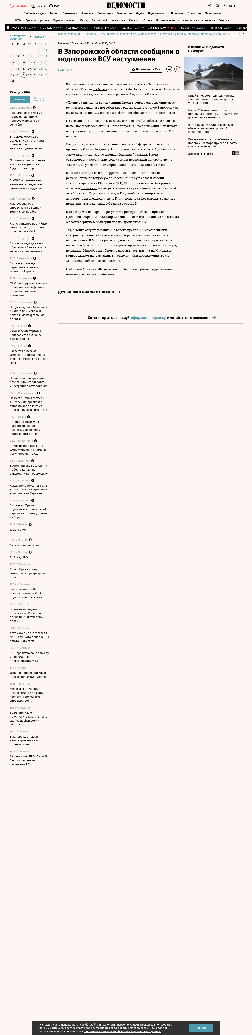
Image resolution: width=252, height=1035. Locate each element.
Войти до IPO (19, 557)
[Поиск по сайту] (218, 6)
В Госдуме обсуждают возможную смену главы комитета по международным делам (27, 142)
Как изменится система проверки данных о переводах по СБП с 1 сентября (26, 118)
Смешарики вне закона (26, 545)
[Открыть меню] (241, 6)
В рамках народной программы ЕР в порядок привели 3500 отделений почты (27, 615)
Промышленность (167, 20)
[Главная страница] (126, 5)
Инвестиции (105, 13)
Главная (63, 43)
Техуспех (225, 20)
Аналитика (118, 20)
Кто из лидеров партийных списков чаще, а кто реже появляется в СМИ (28, 227)
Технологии (124, 13)
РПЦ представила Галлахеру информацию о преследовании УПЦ (29, 657)
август (39, 37)
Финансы (87, 13)
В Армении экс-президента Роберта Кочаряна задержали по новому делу (29, 469)
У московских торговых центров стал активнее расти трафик (26, 335)
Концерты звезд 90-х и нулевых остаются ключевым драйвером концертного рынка (25, 427)
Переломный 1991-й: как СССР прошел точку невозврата (120, 34)
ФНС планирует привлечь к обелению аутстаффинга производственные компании (29, 289)
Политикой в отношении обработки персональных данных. (122, 1031)
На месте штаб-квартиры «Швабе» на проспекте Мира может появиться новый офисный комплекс (28, 404)
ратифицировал (148, 193)
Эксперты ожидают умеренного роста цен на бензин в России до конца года (28, 357)
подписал (132, 198)
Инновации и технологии (199, 20)
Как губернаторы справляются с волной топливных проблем (25, 207)
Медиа (140, 13)
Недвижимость (157, 13)
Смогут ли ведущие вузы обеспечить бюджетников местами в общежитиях (28, 247)
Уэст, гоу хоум (19, 529)
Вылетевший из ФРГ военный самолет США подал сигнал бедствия (26, 593)
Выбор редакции (69, 34)
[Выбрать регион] (210, 6)
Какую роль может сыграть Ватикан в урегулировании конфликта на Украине (29, 489)
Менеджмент (213, 13)
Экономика (70, 13)
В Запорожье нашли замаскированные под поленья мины (25, 740)
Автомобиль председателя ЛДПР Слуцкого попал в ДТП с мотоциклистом (29, 637)
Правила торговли (37, 20)
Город (84, 20)
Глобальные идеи (34, 13)
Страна (147, 20)
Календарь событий (17, 37)
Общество (194, 13)
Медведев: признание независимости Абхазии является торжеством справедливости (27, 694)
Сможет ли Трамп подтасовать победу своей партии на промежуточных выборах (28, 511)
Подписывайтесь (79, 269)
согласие (98, 1028)
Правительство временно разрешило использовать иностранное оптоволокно (29, 382)
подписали (89, 188)
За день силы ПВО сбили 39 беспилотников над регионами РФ (29, 760)
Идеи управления (64, 20)
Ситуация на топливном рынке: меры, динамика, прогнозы (198, 34)
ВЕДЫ (17, 20)
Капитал (134, 20)
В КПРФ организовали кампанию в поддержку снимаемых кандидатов (26, 184)
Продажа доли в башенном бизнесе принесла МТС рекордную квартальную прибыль (29, 313)
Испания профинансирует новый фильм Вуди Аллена (28, 675)
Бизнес (54, 13)
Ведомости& (99, 20)
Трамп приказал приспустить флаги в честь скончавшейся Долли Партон (28, 718)
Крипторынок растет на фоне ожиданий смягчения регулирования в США (28, 449)
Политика (177, 13)
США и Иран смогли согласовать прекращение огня (28, 573)
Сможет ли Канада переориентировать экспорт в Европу (24, 267)
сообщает (100, 89)
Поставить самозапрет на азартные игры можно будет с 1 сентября (27, 164)
